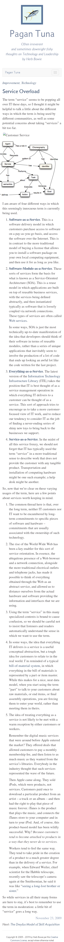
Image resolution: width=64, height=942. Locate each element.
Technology (28, 83)
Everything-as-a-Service (26, 371)
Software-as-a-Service (24, 219)
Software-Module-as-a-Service (30, 268)
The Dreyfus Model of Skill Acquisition (35, 924)
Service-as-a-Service (23, 439)
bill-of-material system (24, 665)
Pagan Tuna (32, 33)
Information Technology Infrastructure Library (34, 378)
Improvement (11, 83)
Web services (18, 320)
